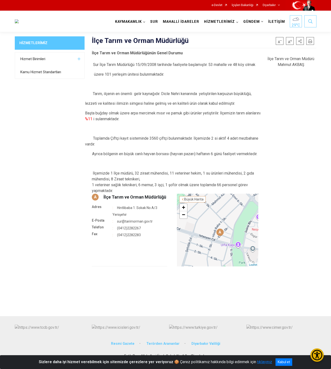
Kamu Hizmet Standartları (40, 72)
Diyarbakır (269, 5)
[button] (300, 41)
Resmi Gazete (122, 344)
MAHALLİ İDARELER (181, 22)
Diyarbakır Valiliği (205, 344)
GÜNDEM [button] (251, 22)
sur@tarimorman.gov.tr (135, 221)
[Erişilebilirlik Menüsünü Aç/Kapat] (317, 355)
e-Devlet (217, 5)
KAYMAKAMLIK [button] (128, 22)
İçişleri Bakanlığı (242, 5)
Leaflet (253, 264)
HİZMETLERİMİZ (33, 43)
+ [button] (183, 207)
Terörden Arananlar (163, 344)
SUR (154, 22)
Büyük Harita (194, 199)
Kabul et (284, 362)
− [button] (183, 215)
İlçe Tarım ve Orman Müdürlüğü (134, 197)
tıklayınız (264, 362)
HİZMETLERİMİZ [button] (219, 22)
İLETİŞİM (276, 22)
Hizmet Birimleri (32, 59)
